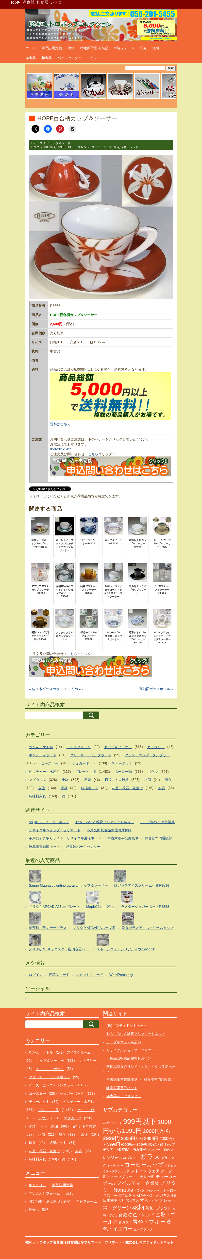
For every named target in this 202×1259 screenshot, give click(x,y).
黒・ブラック (143, 1229)
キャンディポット (42, 755)
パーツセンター (69, 58)
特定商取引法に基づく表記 (49, 1201)
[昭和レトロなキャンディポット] (174, 98)
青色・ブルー (149, 1222)
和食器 (42, 2)
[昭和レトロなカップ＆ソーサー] (120, 98)
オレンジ (84, 147)
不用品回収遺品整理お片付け (109, 830)
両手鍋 (123, 1196)
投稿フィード (59, 975)
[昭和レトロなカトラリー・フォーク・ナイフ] (147, 98)
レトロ (56, 2)
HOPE (72, 147)
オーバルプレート (127, 1158)
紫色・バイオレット (157, 1200)
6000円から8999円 (134, 1144)
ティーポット (122, 763)
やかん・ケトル (41, 747)
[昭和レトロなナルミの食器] (66, 98)
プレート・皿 (85, 772)
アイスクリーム (79, 747)
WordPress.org (121, 975)
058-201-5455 (61, 449)
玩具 (64, 788)
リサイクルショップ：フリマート (55, 830)
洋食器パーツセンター (83, 847)
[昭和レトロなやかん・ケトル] (93, 98)
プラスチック (154, 1190)
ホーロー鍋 (123, 772)
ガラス (150, 1156)
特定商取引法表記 (94, 48)
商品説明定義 (51, 48)
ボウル (152, 772)
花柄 (138, 1207)
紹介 (143, 48)
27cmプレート (112, 1123)
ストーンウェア (145, 1171)
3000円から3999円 (139, 1138)
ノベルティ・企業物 (138, 1183)
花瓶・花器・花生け (127, 788)
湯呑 (168, 780)
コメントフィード (89, 975)
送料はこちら (60, 424)
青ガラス (125, 1222)
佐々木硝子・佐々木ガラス (149, 1196)
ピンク (139, 1190)
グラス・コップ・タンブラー (147, 755)
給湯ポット (89, 788)
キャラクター (115, 1165)
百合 (116, 147)
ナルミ (112, 1183)
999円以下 (139, 1121)
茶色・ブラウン (158, 1208)
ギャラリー (37, 1185)
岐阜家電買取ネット (44, 847)
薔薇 (123, 1215)
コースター (49, 763)
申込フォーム (124, 48)
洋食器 (28, 2)
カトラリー (156, 747)
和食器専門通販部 (158, 838)
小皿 (174, 1196)
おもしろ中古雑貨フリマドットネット (104, 822)
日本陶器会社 (114, 1200)
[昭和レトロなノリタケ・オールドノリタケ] (40, 98)
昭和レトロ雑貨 (116, 780)
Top (13, 2)
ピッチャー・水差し (44, 772)
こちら (93, 454)
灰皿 (41, 788)
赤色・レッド (129, 147)
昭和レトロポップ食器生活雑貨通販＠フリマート (63, 1242)
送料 (155, 48)
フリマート (113, 1242)
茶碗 (161, 788)
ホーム (30, 48)
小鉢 (65, 780)
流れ (71, 48)
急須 (87, 780)
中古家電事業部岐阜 (122, 838)
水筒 (147, 780)
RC (169, 1144)
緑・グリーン (117, 1207)
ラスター (110, 1196)
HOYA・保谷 (157, 1144)
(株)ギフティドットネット (49, 822)
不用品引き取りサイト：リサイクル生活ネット (65, 838)
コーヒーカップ (101, 147)
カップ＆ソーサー (61, 143)
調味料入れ (37, 796)
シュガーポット (84, 763)
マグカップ (37, 780)
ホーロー (170, 1190)
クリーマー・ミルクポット (90, 755)
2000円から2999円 (54, 147)
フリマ (92, 58)
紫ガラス (132, 1200)
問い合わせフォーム (44, 1193)
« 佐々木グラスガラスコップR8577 (56, 689)
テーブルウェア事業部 (157, 822)
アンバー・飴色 (159, 1150)
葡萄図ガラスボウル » (156, 689)
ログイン (36, 975)
